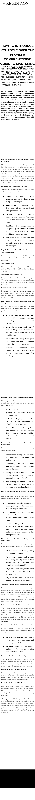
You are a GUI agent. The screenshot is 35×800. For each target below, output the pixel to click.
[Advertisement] (17, 139)
